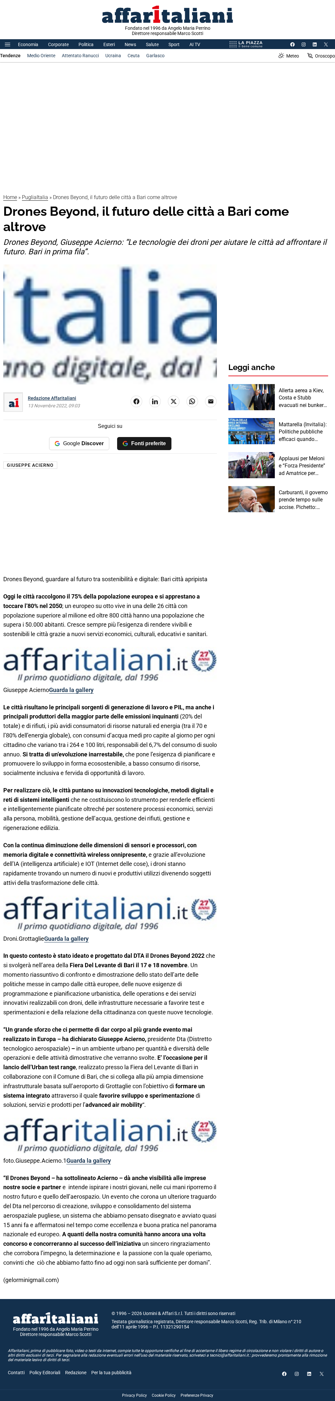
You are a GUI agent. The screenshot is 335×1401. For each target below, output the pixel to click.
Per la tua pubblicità (111, 1372)
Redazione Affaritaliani (52, 398)
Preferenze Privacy (197, 1395)
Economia (28, 44)
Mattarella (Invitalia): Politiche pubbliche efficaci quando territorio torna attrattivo (303, 432)
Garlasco (155, 55)
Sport (174, 44)
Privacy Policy (134, 1395)
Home (10, 197)
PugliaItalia (35, 197)
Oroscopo (325, 56)
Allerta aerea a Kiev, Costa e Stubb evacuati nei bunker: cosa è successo (302, 398)
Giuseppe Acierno (30, 465)
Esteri (109, 44)
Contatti (16, 1372)
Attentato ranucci (80, 55)
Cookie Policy (164, 1395)
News (130, 44)
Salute (152, 44)
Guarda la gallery (71, 689)
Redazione (75, 1372)
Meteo (292, 56)
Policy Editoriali (44, 1372)
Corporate (58, 44)
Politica (86, 44)
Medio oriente (41, 55)
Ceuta (134, 55)
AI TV (194, 44)
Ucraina (113, 55)
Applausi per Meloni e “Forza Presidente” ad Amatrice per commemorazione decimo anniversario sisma (302, 466)
